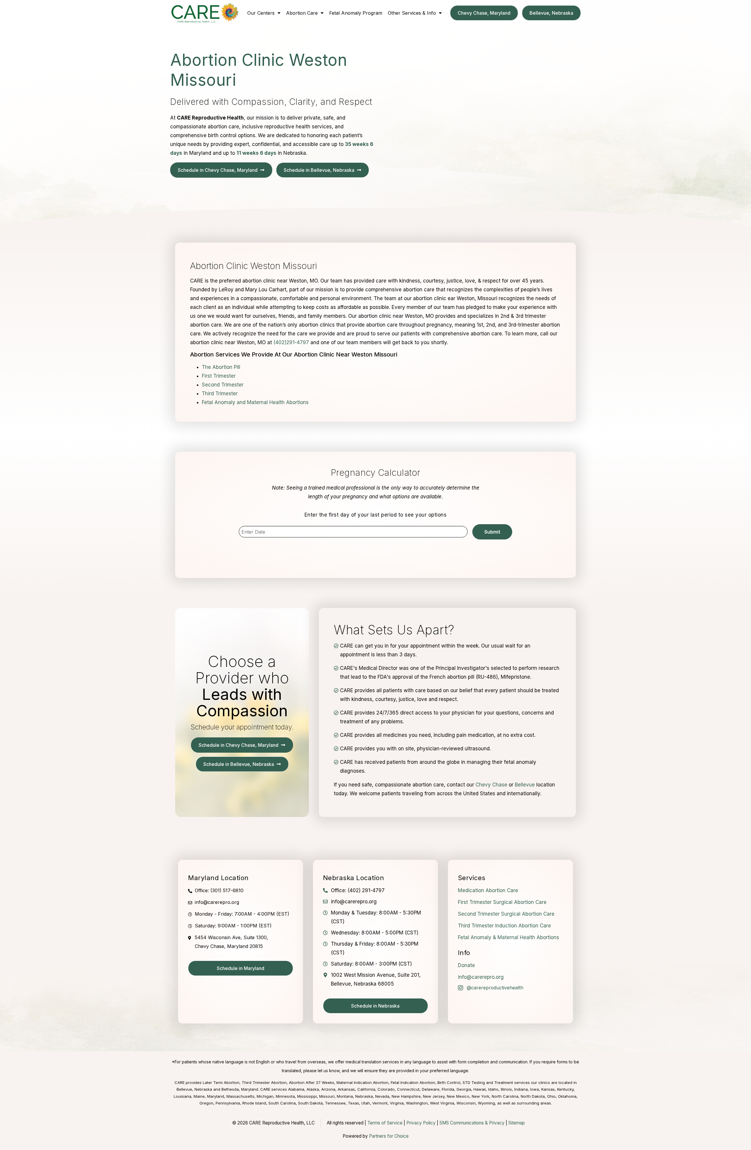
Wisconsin (466, 1103)
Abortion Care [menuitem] (302, 13)
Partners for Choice (389, 1136)
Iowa (534, 1089)
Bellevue (525, 785)
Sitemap (516, 1123)
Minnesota (285, 1096)
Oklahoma (567, 1096)
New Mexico (458, 1096)
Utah (365, 1103)
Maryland (215, 1096)
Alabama (296, 1089)
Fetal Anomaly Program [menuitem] (355, 13)
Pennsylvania (228, 1103)
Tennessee (335, 1103)
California (366, 1089)
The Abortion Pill (221, 367)
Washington (417, 1103)
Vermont (380, 1103)
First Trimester (219, 376)
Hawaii (479, 1089)
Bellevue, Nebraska (194, 1089)
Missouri (326, 1096)
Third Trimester (220, 393)
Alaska (313, 1089)
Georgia (463, 1089)
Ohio (551, 1096)
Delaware (430, 1089)
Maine (199, 1096)
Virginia (397, 1103)
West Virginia (442, 1103)
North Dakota (533, 1096)
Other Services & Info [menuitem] (412, 13)
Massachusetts (240, 1096)
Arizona (328, 1089)
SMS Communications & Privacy (472, 1123)
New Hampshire (406, 1096)
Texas (353, 1103)
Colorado (386, 1089)
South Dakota (310, 1103)
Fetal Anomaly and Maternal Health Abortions (255, 402)
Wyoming (486, 1103)
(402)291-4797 (291, 342)
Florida (448, 1089)
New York (480, 1096)
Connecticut (408, 1089)
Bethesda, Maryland (239, 1089)
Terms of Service (384, 1123)
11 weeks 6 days (256, 153)
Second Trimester (222, 385)
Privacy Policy (421, 1123)
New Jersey (433, 1096)
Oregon (206, 1103)
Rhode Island (254, 1103)
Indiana (521, 1089)
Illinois (506, 1089)
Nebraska (364, 1096)
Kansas (548, 1089)
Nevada (382, 1096)
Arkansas (346, 1089)
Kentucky (565, 1089)
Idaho (493, 1089)
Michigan (265, 1096)
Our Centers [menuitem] (261, 13)
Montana (345, 1096)
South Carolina (282, 1103)
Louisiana (182, 1096)
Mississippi (307, 1096)
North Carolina (505, 1096)
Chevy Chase (491, 785)
